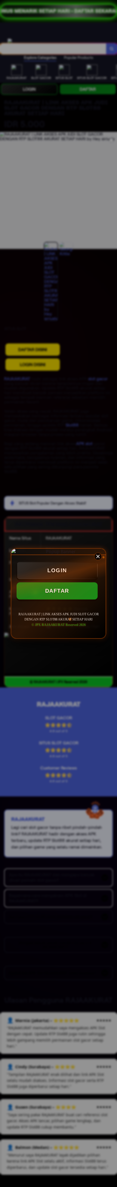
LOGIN (57, 570)
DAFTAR (57, 591)
